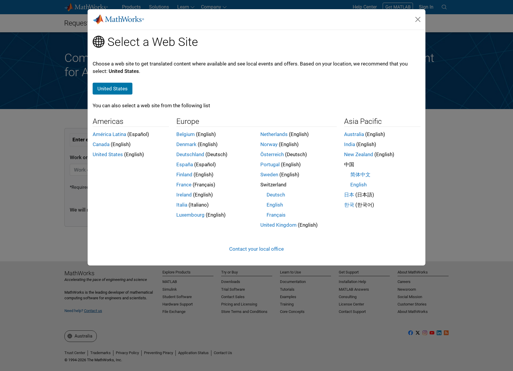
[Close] (418, 19)
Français (276, 215)
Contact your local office (256, 249)
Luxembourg (190, 215)
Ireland (184, 195)
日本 (349, 195)
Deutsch (276, 195)
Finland (184, 174)
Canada (101, 144)
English (275, 205)
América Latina (109, 134)
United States (108, 154)
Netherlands (274, 134)
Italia (181, 205)
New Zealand (358, 154)
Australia (354, 134)
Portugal (270, 164)
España (184, 164)
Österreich (272, 154)
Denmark (186, 144)
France (183, 185)
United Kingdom (278, 225)
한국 (349, 205)
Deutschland (190, 154)
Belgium (185, 134)
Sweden (269, 174)
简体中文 (360, 174)
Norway (269, 144)
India (349, 144)
